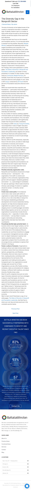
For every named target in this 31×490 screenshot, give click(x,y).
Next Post (15, 313)
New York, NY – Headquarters (10, 460)
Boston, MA (5, 467)
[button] (15, 460)
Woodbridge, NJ (7, 470)
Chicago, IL (5, 464)
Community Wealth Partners (15, 75)
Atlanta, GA (5, 473)
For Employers (15, 5)
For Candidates (15, 7)
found (21, 81)
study (7, 81)
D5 (18, 81)
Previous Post (15, 309)
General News (6, 24)
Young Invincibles (24, 123)
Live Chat (15, 3)
